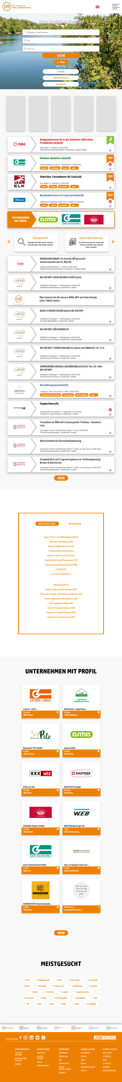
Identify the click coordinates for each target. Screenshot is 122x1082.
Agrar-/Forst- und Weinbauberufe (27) (61, 537)
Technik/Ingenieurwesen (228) (61, 607)
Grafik (76, 1004)
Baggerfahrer (59, 986)
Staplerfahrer (75, 980)
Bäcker (44, 998)
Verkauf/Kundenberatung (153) (61, 617)
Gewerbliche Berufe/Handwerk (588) (61, 564)
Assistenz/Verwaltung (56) (61, 541)
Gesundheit (64, 186)
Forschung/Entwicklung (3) (61, 551)
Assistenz (93, 986)
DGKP (64, 1004)
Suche (61, 55)
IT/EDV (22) (61, 569)
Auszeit (44, 168)
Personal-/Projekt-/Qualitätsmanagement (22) (61, 594)
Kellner (27, 986)
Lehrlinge (60, 71)
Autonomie (55, 168)
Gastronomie (29, 998)
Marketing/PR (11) (61, 584)
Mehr (61, 478)
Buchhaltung (77, 986)
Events (65, 168)
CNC (27, 1004)
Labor (95, 998)
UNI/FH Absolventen (60, 78)
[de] (98, 7)
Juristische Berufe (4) (61, 574)
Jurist (39, 1004)
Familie (53, 186)
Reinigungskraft (44, 980)
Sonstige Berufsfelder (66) (61, 603)
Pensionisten (61, 84)
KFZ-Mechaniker (61, 998)
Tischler (35, 992)
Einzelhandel (80, 998)
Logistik (65, 992)
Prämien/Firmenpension (50, 395)
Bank (52, 1004)
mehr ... (74, 168)
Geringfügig (91, 1004)
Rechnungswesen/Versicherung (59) (61, 598)
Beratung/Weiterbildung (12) (61, 546)
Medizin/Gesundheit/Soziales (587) (61, 589)
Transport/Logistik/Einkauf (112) (61, 612)
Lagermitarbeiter (83, 992)
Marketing (42, 986)
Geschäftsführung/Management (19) (61, 560)
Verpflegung (68, 395)
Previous (8, 241)
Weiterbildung (81, 395)
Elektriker (50, 992)
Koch (60, 980)
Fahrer (27, 980)
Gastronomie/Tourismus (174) (61, 555)
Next (113, 241)
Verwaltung (93, 980)
